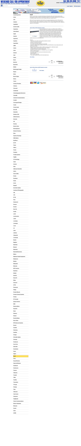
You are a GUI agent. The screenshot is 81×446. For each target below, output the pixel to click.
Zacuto (14, 408)
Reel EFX (15, 308)
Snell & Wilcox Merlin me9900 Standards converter (38, 67)
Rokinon (15, 313)
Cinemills (15, 95)
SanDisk (15, 332)
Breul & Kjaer (16, 76)
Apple (14, 33)
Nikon (14, 280)
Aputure (15, 36)
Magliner (15, 242)
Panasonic (15, 287)
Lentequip (15, 223)
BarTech (15, 62)
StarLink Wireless (17, 363)
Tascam (15, 370)
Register (71, 6)
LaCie (14, 213)
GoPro (14, 171)
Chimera (15, 85)
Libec (14, 230)
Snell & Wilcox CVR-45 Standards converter (37, 27)
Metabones (15, 258)
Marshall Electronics (17, 251)
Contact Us (77, 2)
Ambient (15, 21)
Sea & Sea (15, 344)
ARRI (14, 45)
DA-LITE (15, 109)
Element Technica (17, 130)
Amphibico (15, 24)
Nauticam (15, 270)
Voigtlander (15, 398)
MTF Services (16, 268)
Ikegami (15, 185)
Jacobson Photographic (18, 190)
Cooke (14, 104)
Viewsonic (15, 396)
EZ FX (14, 142)
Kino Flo (15, 209)
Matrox (14, 254)
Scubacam (15, 341)
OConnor (15, 282)
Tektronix (15, 372)
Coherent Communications (19, 97)
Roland (14, 315)
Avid (14, 55)
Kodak (14, 211)
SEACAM (15, 346)
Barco (14, 59)
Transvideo (15, 382)
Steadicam (15, 365)
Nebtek (14, 273)
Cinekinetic (15, 90)
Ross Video (15, 320)
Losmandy (15, 237)
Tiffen (14, 377)
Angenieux (15, 29)
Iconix (14, 183)
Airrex (14, 17)
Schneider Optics (17, 337)
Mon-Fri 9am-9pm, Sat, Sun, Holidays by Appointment (15, 3)
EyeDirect (15, 140)
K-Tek (14, 197)
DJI (14, 121)
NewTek (15, 275)
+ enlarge (34, 36)
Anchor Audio (16, 26)
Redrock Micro (16, 306)
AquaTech (15, 38)
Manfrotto (15, 244)
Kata (14, 199)
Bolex (14, 74)
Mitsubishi (15, 263)
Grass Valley (16, 173)
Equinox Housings (17, 135)
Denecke (15, 119)
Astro (14, 50)
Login (68, 6)
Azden (14, 57)
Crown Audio (16, 107)
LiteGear (15, 232)
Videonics (15, 391)
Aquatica (15, 40)
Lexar (14, 225)
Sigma (14, 353)
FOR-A (14, 147)
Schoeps (15, 339)
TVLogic (15, 384)
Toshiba (15, 379)
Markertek (15, 249)
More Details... (32, 56)
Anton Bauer (16, 31)
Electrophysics (16, 128)
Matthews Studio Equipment (19, 256)
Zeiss (14, 410)
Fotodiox (15, 152)
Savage (15, 334)
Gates (14, 161)
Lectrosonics (16, 216)
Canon (14, 81)
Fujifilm (14, 157)
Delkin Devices (16, 116)
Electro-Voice (16, 126)
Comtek (15, 100)
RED (14, 303)
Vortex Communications (18, 401)
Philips (14, 289)
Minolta (14, 261)
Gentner (15, 164)
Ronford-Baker (16, 318)
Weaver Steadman (17, 403)
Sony (14, 358)
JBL (14, 192)
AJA (14, 19)
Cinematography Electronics (19, 93)
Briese (14, 78)
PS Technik (15, 299)
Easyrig (15, 123)
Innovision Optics (17, 187)
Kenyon (15, 204)
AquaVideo (15, 43)
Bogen (14, 71)
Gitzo (14, 166)
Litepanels (15, 235)
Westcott (15, 405)
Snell (14, 356)
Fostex (14, 149)
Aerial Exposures (17, 14)
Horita (14, 180)
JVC (14, 194)
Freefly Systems (16, 154)
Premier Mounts (16, 292)
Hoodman (15, 178)
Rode (14, 311)
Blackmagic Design (17, 69)
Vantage (15, 386)
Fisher (14, 145)
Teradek (15, 375)
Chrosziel (15, 88)
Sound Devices (16, 360)
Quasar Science (16, 301)
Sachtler (15, 327)
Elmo (14, 133)
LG (14, 228)
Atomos (15, 52)
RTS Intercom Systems (18, 322)
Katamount (15, 202)
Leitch (14, 218)
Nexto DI (15, 277)
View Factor (15, 394)
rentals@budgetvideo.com (67, 2)
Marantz (15, 247)
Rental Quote (77, 6)
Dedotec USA (16, 114)
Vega (14, 389)
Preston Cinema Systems (18, 294)
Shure (14, 351)
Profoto (15, 296)
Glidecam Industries (17, 168)
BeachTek (15, 64)
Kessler (15, 206)
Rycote (14, 325)
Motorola (15, 266)
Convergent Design (17, 102)
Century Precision (17, 83)
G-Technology (16, 159)
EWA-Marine (16, 138)
